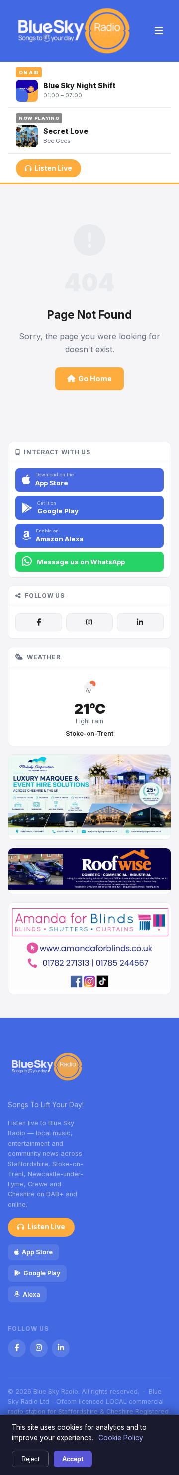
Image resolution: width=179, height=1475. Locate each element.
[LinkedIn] (140, 622)
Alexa (31, 1294)
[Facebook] (38, 622)
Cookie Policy (120, 1438)
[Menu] (159, 31)
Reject (30, 1459)
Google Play (41, 1273)
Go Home (95, 378)
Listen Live (53, 168)
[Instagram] (89, 622)
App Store (37, 1252)
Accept (72, 1459)
